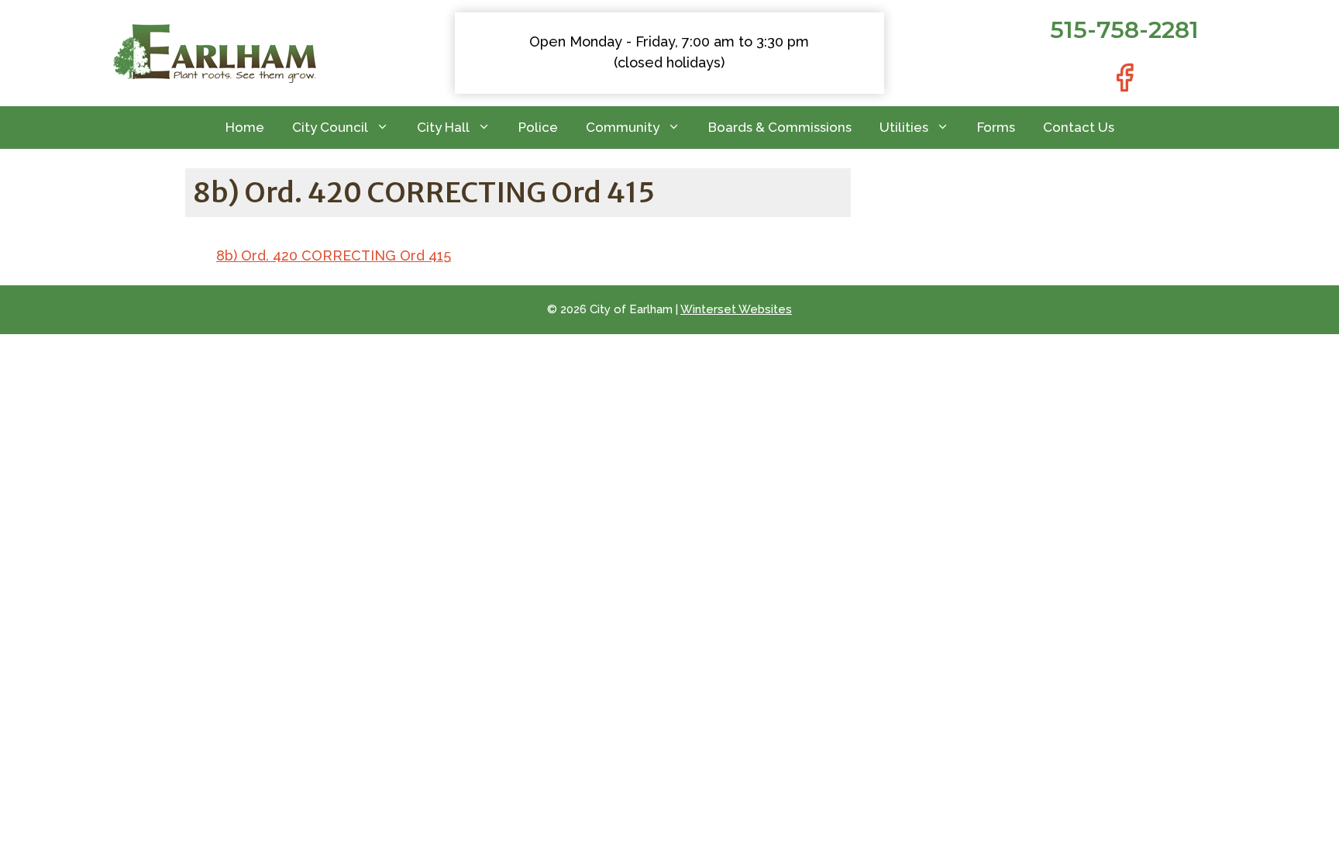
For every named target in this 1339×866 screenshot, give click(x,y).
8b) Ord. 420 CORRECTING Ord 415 (333, 255)
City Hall (443, 127)
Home (244, 127)
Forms (996, 127)
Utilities (903, 127)
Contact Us (1078, 127)
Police (538, 127)
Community (622, 127)
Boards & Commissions (780, 127)
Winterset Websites (736, 309)
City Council (330, 127)
